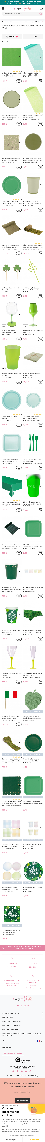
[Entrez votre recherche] (40, 14)
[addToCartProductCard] (19, 81)
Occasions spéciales (16, 22)
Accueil (5, 22)
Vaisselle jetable (31, 22)
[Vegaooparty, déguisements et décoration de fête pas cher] (22, 7)
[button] (22, 1041)
